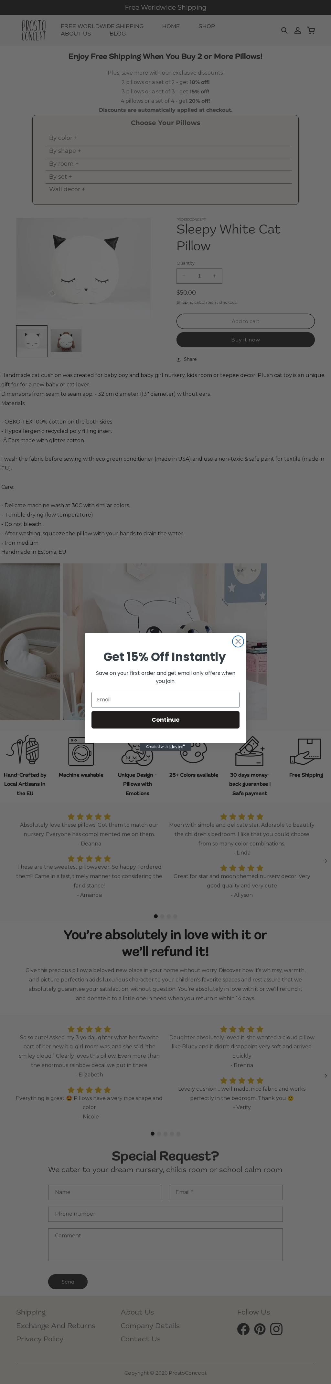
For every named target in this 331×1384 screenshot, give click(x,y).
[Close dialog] (238, 641)
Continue (166, 720)
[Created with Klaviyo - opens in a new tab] (165, 747)
